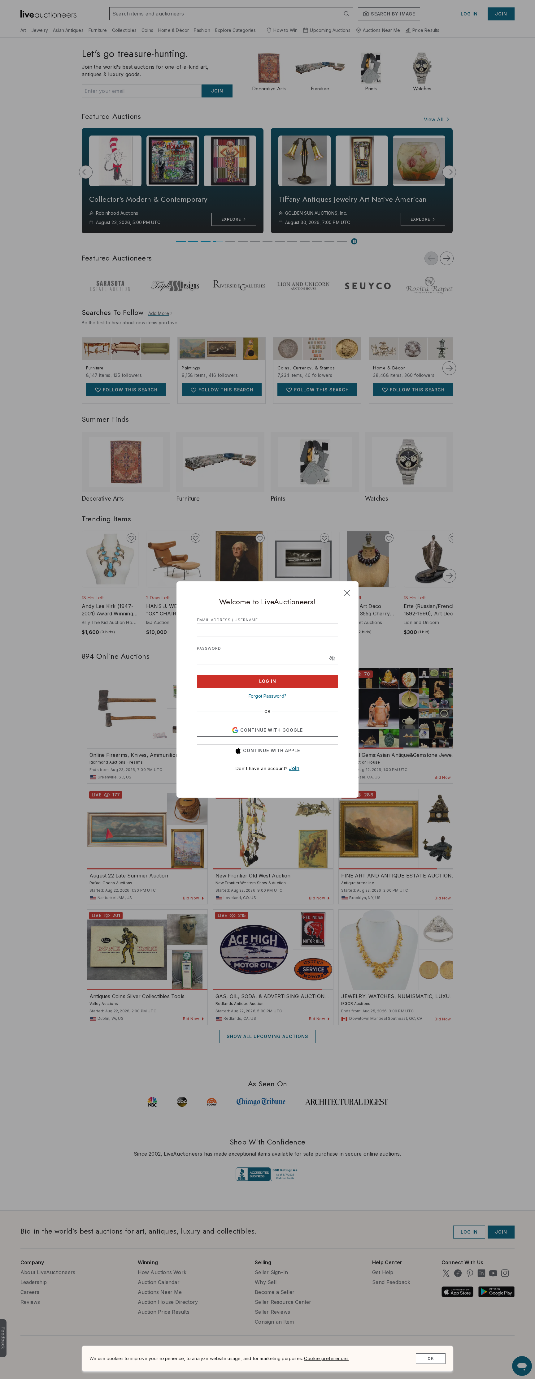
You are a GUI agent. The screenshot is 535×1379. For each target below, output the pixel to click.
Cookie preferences (326, 1358)
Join (294, 768)
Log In (267, 681)
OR (267, 711)
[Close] (347, 592)
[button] (332, 658)
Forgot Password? (267, 696)
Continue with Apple (271, 750)
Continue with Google (271, 730)
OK (431, 1358)
